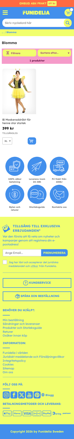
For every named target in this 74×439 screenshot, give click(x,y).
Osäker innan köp (15, 335)
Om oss (8, 372)
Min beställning (13, 320)
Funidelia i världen (15, 353)
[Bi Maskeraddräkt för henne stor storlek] (19, 91)
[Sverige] (6, 395)
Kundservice (39, 282)
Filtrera (15, 53)
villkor (34, 266)
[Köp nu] (32, 141)
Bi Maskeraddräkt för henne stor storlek (16, 121)
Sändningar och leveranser (21, 324)
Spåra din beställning (39, 296)
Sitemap (8, 368)
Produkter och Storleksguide (22, 328)
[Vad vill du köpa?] (5, 12)
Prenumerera (54, 253)
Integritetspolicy (14, 360)
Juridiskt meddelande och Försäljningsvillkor (33, 356)
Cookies (8, 364)
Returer (8, 331)
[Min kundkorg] (68, 12)
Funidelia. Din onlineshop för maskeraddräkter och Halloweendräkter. (36, 13)
